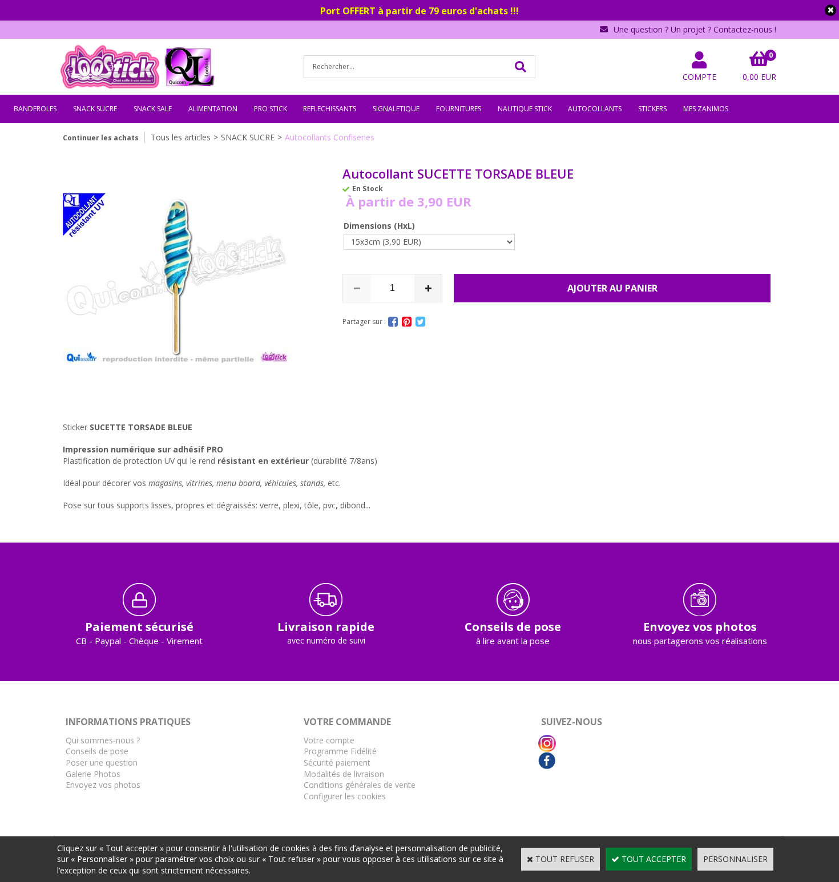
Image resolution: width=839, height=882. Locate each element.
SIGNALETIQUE (396, 109)
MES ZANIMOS (705, 109)
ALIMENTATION (212, 109)
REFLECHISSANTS (329, 109)
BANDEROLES (35, 109)
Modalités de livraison (344, 773)
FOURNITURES (458, 109)
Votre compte (329, 740)
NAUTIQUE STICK (525, 109)
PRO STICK (270, 109)
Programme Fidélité (340, 751)
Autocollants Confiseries (329, 137)
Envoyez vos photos (103, 784)
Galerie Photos (93, 773)
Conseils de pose (97, 751)
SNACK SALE (153, 109)
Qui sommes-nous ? (103, 740)
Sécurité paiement (337, 762)
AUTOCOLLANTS (595, 109)
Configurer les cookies (345, 796)
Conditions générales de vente (360, 784)
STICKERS (652, 109)
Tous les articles (181, 137)
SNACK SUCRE (95, 109)
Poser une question (102, 762)
